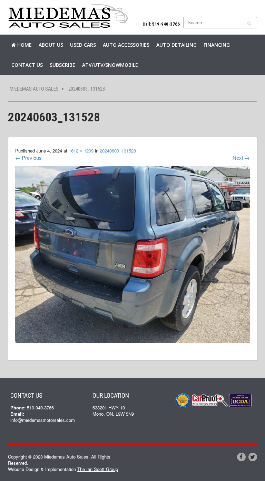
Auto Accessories (126, 44)
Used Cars (83, 44)
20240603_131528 (118, 150)
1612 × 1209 (81, 150)
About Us (51, 44)
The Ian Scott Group (97, 469)
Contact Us (27, 65)
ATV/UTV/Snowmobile (110, 65)
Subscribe (62, 65)
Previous (28, 157)
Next (241, 157)
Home (24, 44)
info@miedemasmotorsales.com (42, 420)
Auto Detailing (176, 44)
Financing (217, 44)
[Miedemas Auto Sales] (68, 16)
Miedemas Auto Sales (34, 89)
